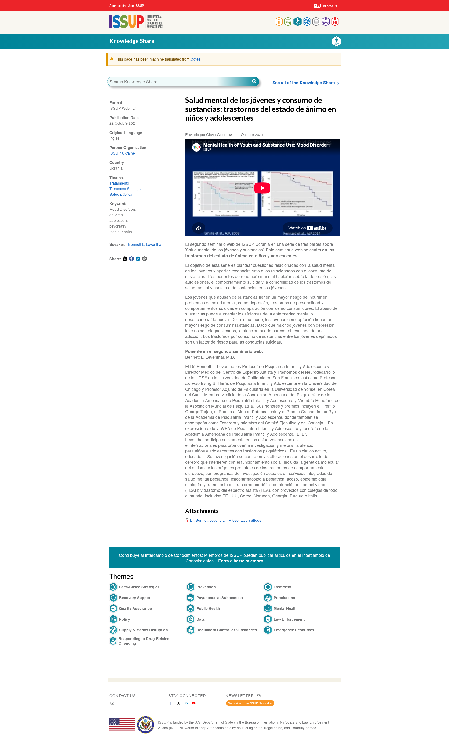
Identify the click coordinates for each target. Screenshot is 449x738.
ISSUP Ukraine (122, 153)
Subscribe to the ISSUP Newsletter (250, 703)
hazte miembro (248, 561)
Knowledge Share (131, 40)
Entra (223, 561)
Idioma (328, 6)
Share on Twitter (125, 259)
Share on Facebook (131, 259)
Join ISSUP (136, 5)
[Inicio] (136, 26)
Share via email (144, 259)
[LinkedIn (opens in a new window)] (186, 703)
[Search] (238, 81)
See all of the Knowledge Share (303, 83)
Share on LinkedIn (138, 259)
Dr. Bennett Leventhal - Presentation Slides (225, 520)
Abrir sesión (117, 5)
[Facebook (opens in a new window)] (171, 703)
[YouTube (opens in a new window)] (193, 703)
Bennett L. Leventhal (145, 244)
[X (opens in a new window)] (178, 703)
